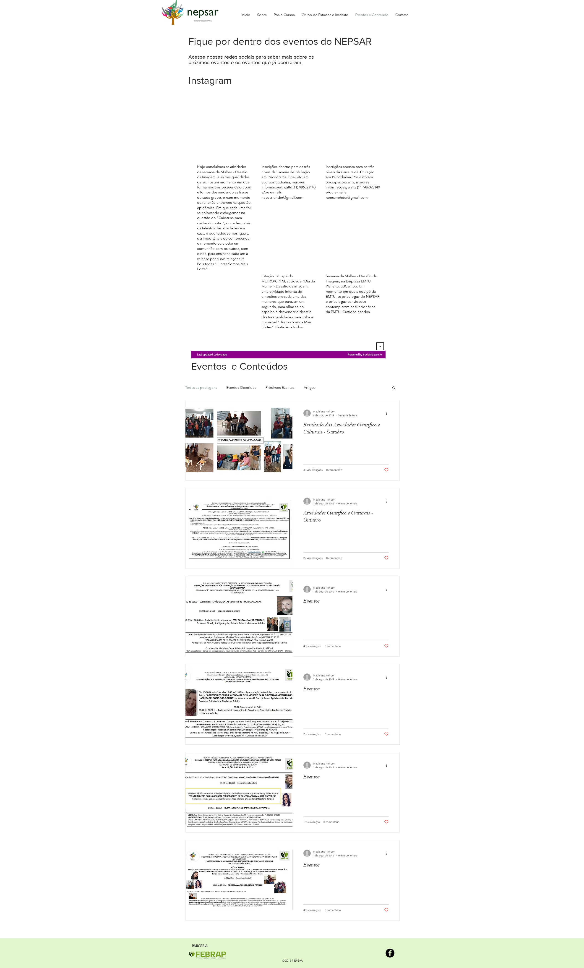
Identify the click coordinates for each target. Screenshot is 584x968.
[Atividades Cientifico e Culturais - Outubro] (238, 528)
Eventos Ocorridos (241, 387)
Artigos (309, 387)
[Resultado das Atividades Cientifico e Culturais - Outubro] (238, 440)
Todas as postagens (201, 387)
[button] (394, 388)
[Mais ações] (388, 413)
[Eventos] (238, 616)
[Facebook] (390, 953)
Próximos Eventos (280, 387)
